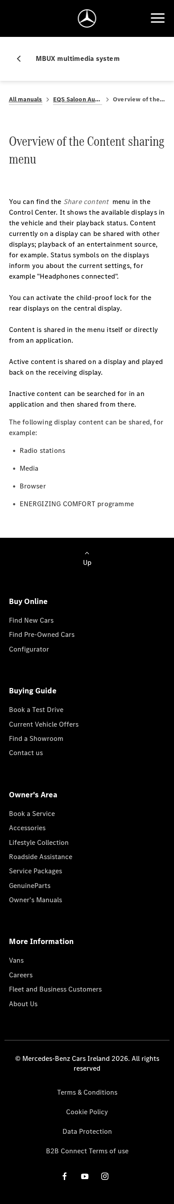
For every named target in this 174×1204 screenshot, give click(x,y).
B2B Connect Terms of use (87, 1151)
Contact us (26, 752)
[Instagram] (104, 1176)
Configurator (29, 649)
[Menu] (157, 18)
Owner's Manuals (35, 899)
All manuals (25, 99)
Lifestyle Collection (39, 842)
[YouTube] (84, 1176)
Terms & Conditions (87, 1092)
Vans (16, 960)
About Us (23, 1003)
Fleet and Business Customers (55, 989)
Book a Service (32, 813)
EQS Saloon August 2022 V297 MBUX (77, 99)
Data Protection (87, 1131)
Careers (21, 975)
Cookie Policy (87, 1111)
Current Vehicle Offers (44, 724)
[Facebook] (64, 1176)
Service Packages (35, 871)
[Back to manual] (22, 58)
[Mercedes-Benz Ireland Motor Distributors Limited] (87, 18)
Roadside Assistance (40, 856)
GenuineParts (29, 885)
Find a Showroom (36, 738)
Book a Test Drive (36, 709)
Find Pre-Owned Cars (42, 634)
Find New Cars (31, 620)
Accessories (27, 827)
